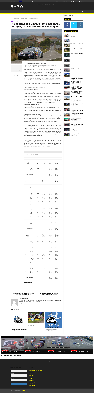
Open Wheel (21, 11)
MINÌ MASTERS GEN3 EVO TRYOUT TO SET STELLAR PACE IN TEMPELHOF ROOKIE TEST (76, 87)
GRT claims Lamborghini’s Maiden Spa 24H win (75, 133)
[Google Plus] (76, 1)
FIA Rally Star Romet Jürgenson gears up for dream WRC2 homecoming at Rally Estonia (76, 92)
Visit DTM (31, 375)
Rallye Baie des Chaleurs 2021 (34, 323)
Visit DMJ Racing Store (33, 385)
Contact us (64, 1)
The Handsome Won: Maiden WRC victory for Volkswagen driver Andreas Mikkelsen (49, 293)
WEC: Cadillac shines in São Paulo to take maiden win (75, 82)
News (20, 1)
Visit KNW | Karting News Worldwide (35, 370)
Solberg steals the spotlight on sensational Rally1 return (76, 49)
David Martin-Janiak (24, 21)
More (59, 11)
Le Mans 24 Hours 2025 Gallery (76, 113)
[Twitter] (73, 1)
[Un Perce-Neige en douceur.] (53, 320)
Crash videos (5, 350)
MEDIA (54, 11)
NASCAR (28, 11)
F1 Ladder (13, 11)
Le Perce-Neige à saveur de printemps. (19, 329)
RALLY (48, 11)
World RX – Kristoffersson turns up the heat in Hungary (32, 1)
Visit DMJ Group (32, 382)
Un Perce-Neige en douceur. (51, 329)
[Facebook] (69, 1)
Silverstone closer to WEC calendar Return (75, 119)
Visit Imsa (31, 372)
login (82, 1)
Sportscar (42, 11)
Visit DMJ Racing (32, 383)
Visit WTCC (31, 377)
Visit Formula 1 (32, 380)
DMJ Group (23, 390)
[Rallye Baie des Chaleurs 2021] (36, 317)
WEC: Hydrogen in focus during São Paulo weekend (76, 104)
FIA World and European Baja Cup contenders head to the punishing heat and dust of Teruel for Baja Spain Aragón (76, 98)
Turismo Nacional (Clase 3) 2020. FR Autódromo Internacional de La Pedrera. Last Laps (80, 352)
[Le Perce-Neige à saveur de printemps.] (19, 320)
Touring (34, 11)
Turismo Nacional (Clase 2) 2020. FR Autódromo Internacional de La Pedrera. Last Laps (57, 352)
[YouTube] (71, 1)
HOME (57, 1)
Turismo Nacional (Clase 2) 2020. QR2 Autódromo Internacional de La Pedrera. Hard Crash (12, 352)
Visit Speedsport (32, 373)
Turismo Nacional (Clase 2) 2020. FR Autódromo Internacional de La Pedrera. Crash (35, 352)
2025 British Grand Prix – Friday (76, 58)
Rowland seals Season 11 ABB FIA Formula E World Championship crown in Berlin (76, 109)
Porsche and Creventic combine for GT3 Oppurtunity (76, 124)
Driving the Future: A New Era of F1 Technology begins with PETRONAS (76, 55)
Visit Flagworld (31, 378)
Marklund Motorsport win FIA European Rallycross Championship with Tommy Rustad (23, 293)
